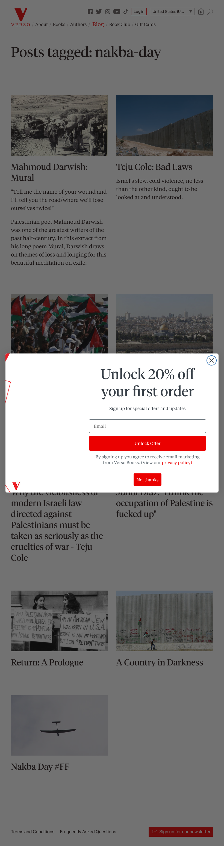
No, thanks (148, 479)
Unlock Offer (147, 443)
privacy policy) (177, 462)
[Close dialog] (211, 360)
